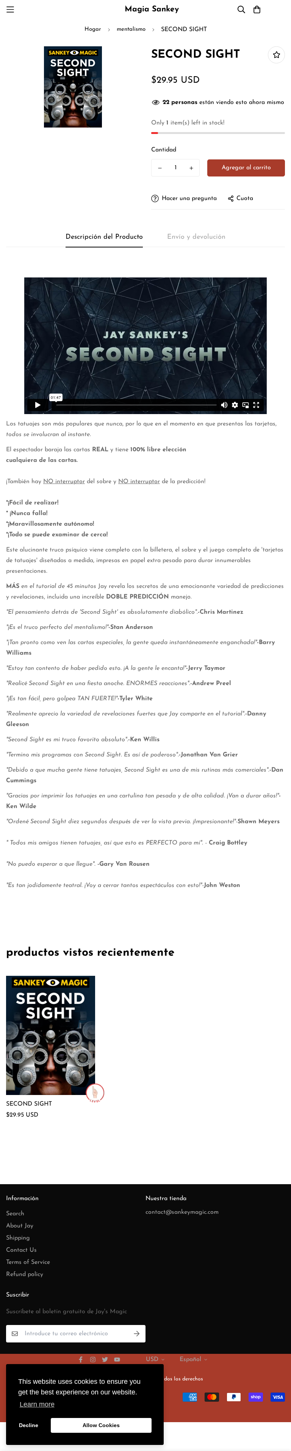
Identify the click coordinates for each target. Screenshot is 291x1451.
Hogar (92, 29)
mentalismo (131, 29)
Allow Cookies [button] (101, 1425)
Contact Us (21, 1250)
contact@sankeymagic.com (182, 1212)
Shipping (18, 1238)
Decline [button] (28, 1425)
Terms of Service (28, 1262)
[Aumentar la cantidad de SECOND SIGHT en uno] (191, 168)
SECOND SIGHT (29, 1104)
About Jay (19, 1226)
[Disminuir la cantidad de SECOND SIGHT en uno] (160, 168)
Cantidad (163, 150)
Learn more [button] (37, 1404)
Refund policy (24, 1274)
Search (15, 1214)
